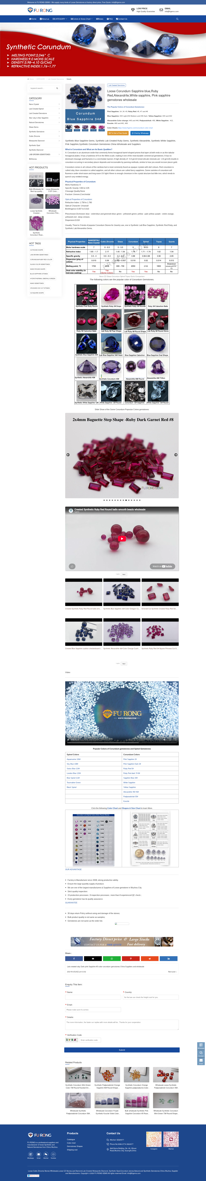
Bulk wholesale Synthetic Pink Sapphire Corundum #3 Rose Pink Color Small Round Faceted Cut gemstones (136, 1114)
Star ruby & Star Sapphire (38, 118)
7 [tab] (120, 500)
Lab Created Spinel (36, 109)
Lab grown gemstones (39, 255)
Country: (128, 992)
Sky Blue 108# (72, 764)
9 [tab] (126, 500)
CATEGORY (40, 79)
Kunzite (126, 801)
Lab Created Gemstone (56, 79)
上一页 (68, 455)
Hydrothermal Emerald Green (42, 278)
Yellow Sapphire (129, 787)
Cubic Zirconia (34, 136)
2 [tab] (107, 500)
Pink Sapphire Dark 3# (132, 764)
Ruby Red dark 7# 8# (131, 773)
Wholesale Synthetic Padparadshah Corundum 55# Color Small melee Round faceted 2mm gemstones (78, 1114)
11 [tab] (131, 500)
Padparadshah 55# (130, 797)
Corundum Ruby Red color (41, 259)
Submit (122, 1050)
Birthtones (33, 159)
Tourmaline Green (74, 783)
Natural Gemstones (36, 122)
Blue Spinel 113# (73, 778)
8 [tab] (123, 500)
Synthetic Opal (34, 145)
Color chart (71, 1143)
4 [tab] (112, 500)
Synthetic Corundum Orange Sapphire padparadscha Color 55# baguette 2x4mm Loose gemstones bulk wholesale (136, 1089)
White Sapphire (129, 783)
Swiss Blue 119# (73, 769)
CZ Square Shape (37, 293)
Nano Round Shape (37, 269)
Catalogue (71, 1139)
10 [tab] (128, 500)
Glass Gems (33, 127)
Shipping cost (72, 1149)
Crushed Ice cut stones (40, 288)
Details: (70, 1017)
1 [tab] (104, 500)
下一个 (176, 455)
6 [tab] (117, 500)
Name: (70, 992)
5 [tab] (115, 500)
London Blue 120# (74, 773)
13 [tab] (137, 500)
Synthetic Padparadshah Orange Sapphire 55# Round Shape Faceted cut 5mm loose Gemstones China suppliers (107, 1089)
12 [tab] (134, 500)
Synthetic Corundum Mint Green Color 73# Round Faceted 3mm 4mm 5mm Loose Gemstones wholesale (78, 1089)
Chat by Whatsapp (141, 133)
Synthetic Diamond (36, 150)
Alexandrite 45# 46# (131, 792)
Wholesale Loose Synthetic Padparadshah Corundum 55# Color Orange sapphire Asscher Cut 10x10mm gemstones (166, 1089)
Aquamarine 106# (73, 759)
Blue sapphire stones (39, 274)
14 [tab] (139, 500)
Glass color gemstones (40, 264)
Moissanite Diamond (36, 141)
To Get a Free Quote (119, 133)
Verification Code (74, 1035)
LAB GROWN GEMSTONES (39, 154)
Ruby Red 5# (128, 769)
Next (124, 574)
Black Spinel (71, 787)
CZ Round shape (36, 250)
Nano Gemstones (37, 283)
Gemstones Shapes (75, 1146)
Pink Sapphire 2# (130, 759)
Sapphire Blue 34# (130, 778)
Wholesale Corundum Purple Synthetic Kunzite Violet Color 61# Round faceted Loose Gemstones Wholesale (107, 1114)
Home (31, 79)
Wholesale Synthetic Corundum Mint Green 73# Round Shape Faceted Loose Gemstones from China (165, 1114)
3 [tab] (109, 500)
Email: (69, 1004)
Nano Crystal (34, 104)
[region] (122, 455)
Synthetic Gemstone (36, 132)
